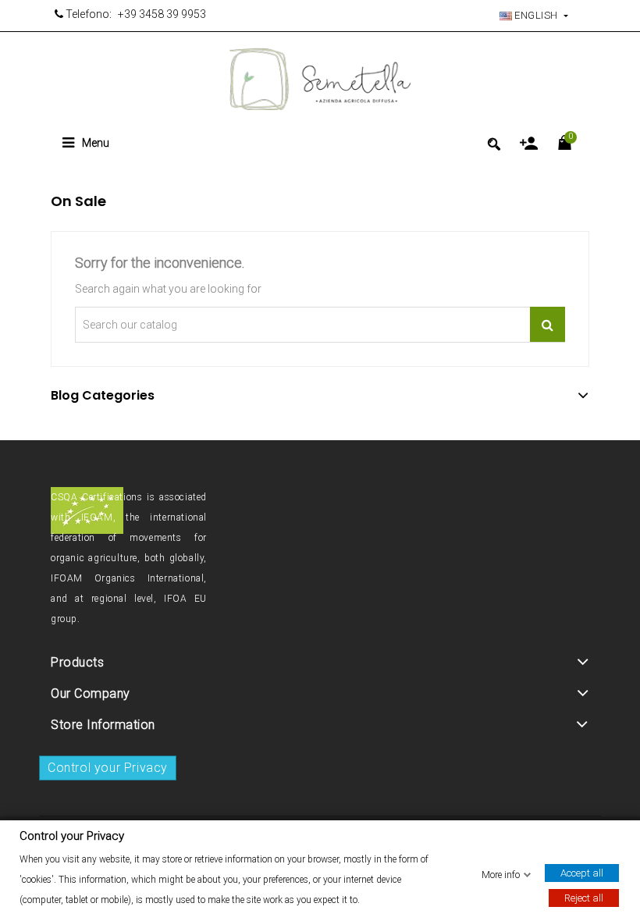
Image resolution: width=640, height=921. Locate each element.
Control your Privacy (108, 767)
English (536, 15)
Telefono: (87, 14)
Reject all (583, 897)
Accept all (581, 872)
